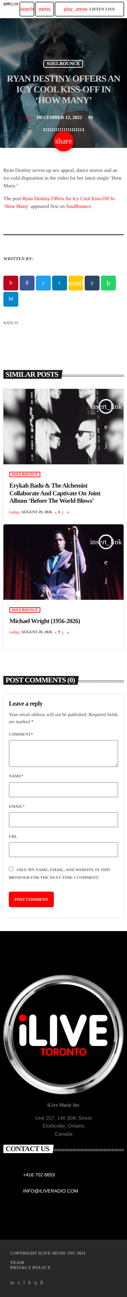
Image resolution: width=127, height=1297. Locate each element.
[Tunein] (24, 1283)
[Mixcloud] (29, 1283)
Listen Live (89, 9)
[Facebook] (41, 1283)
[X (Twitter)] (19, 1283)
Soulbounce (63, 63)
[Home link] (11, 9)
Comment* (21, 734)
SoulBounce (78, 206)
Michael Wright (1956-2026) (44, 621)
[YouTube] (12, 1283)
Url (13, 836)
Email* (17, 806)
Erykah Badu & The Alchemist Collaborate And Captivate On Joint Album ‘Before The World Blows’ (54, 493)
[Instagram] (35, 1283)
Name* (16, 776)
